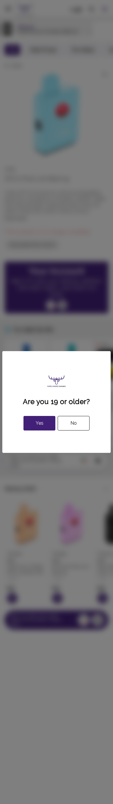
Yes (39, 423)
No (73, 423)
